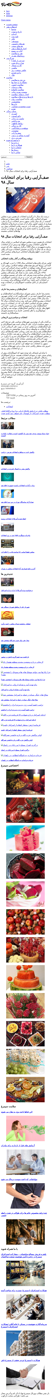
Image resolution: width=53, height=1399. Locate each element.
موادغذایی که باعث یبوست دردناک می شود (19, 1179)
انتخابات (9, 406)
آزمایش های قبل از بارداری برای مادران (18, 1145)
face (8, 11)
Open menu (6, 20)
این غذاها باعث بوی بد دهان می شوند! (17, 1112)
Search (29, 157)
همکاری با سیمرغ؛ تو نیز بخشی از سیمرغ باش (20, 1360)
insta (8, 13)
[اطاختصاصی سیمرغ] (26, 782)
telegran (9, 16)
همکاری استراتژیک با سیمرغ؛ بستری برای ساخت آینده (24, 1290)
